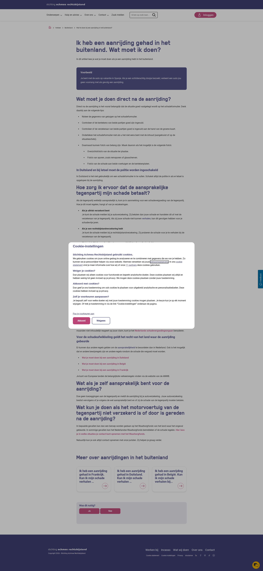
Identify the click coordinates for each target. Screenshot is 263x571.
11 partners (131, 265)
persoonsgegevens (159, 262)
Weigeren (101, 320)
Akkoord (81, 320)
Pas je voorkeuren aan (83, 313)
